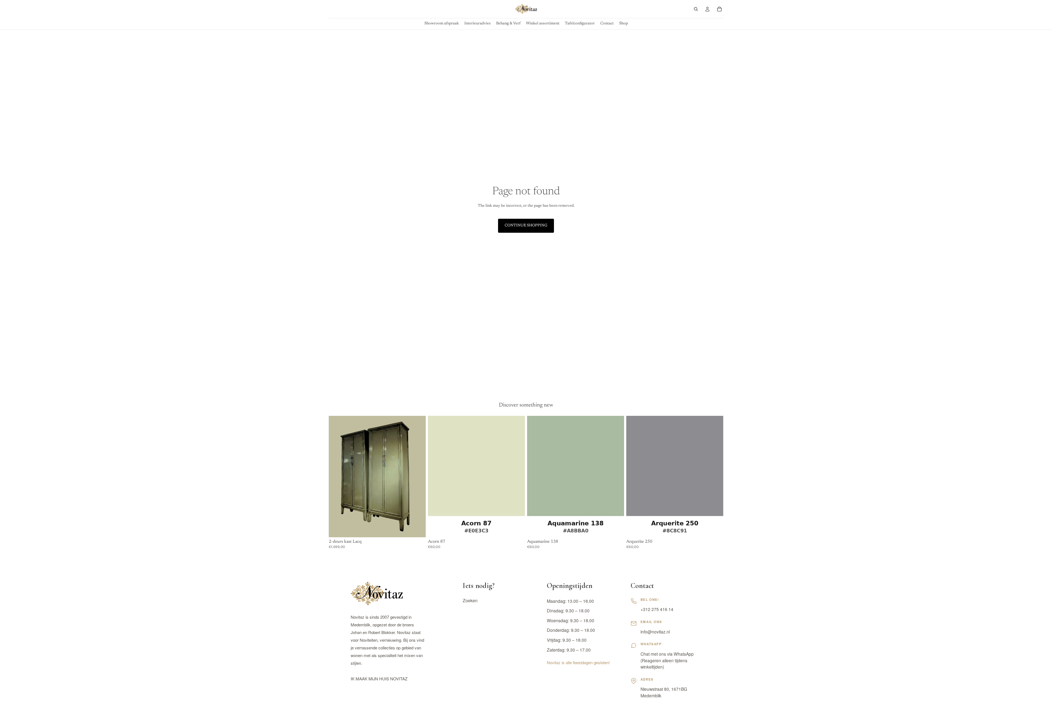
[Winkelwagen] (719, 9)
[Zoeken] (696, 9)
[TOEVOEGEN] (417, 529)
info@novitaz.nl (655, 632)
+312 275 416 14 (657, 609)
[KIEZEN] (516, 529)
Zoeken (470, 601)
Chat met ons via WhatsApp (667, 654)
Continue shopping (526, 226)
